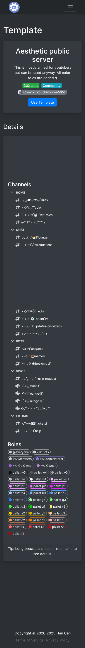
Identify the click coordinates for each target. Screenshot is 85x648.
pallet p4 (60, 479)
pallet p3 (18, 486)
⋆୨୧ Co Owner (22, 465)
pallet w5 (19, 472)
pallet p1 (59, 486)
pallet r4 (18, 527)
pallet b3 (39, 493)
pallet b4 (18, 493)
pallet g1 (38, 506)
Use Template (42, 102)
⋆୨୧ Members (22, 459)
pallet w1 (39, 479)
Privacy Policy (58, 640)
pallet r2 (57, 527)
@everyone (20, 452)
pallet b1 (18, 500)
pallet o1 (38, 520)
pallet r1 (18, 533)
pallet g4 (39, 500)
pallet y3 (59, 506)
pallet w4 (40, 472)
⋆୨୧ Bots (42, 452)
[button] (42, 92)
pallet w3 (61, 472)
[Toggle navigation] (70, 7)
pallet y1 (38, 513)
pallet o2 (18, 520)
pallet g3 (59, 500)
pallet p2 (39, 486)
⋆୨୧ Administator (51, 459)
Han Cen (63, 633)
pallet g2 (18, 506)
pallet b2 (59, 493)
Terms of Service (29, 640)
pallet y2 (18, 513)
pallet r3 (38, 527)
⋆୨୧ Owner (48, 465)
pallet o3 (58, 513)
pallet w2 (19, 479)
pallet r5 (58, 520)
